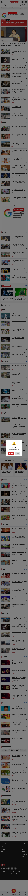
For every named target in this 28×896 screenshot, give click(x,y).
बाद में (18, 453)
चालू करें (11, 453)
